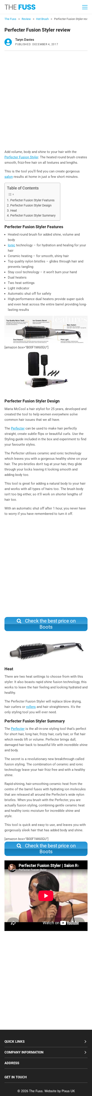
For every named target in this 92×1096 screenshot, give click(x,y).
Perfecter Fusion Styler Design (31, 205)
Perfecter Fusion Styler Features (32, 200)
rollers (31, 707)
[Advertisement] (46, 101)
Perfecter (18, 428)
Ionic (11, 245)
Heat (13, 210)
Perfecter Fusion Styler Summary (33, 215)
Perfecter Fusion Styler (21, 157)
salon (8, 177)
